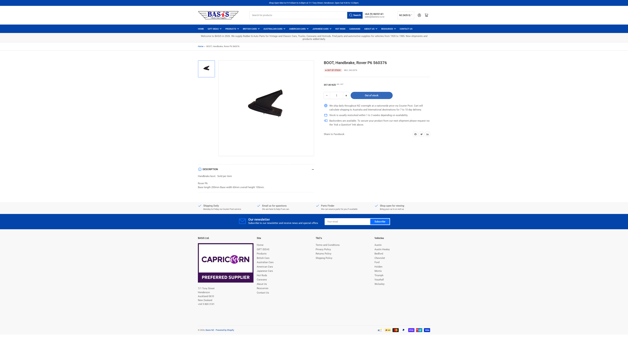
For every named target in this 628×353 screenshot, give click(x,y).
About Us (369, 29)
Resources (387, 29)
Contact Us (406, 29)
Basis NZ (210, 330)
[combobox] (306, 15)
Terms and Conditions (328, 245)
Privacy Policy (323, 249)
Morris (378, 270)
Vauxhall (379, 279)
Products (230, 29)
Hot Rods (340, 29)
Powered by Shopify (225, 330)
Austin (378, 245)
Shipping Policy (324, 258)
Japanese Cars (320, 29)
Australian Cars (272, 29)
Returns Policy (323, 253)
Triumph (379, 275)
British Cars (250, 29)
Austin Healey (382, 249)
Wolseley (379, 284)
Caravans (354, 29)
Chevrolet (380, 258)
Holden (378, 266)
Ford (377, 262)
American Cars (297, 29)
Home (201, 29)
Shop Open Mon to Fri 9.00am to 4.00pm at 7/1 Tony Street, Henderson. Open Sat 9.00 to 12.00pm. (314, 3)
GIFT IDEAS (213, 29)
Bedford (379, 253)
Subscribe (380, 221)
